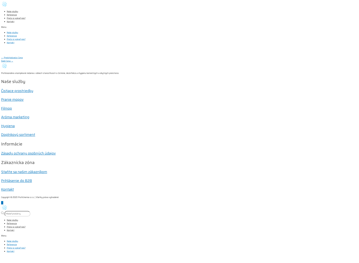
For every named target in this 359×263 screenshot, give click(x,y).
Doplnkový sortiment (18, 134)
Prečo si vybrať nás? (16, 18)
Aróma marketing (15, 117)
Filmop (6, 108)
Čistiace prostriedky (17, 91)
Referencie (12, 15)
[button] (179, 27)
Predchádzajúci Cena (12, 57)
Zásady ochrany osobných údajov (28, 153)
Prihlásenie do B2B (16, 180)
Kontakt (10, 21)
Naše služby (12, 11)
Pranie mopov (12, 99)
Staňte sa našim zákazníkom (24, 172)
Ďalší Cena (7, 61)
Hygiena (8, 126)
